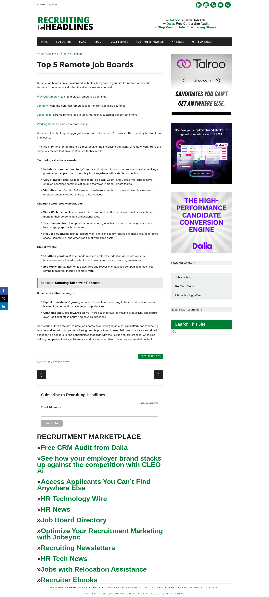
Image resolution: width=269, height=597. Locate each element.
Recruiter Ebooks (69, 580)
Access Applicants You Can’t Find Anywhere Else (93, 485)
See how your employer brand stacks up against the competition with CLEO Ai (99, 464)
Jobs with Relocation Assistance (94, 569)
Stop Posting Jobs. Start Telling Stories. (187, 27)
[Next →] (158, 374)
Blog (82, 41)
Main (44, 41)
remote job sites (58, 362)
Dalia (170, 23)
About (98, 41)
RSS (213, 5)
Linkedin (199, 5)
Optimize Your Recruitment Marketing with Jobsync (100, 534)
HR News (178, 41)
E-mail (221, 5)
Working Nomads (47, 124)
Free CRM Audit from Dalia (84, 447)
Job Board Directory (74, 520)
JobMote (42, 105)
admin (78, 54)
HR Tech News (202, 41)
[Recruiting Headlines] (66, 29)
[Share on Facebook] (4, 291)
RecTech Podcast (150, 593)
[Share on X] (4, 298)
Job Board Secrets (122, 593)
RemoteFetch (45, 133)
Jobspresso (44, 114)
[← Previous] (41, 374)
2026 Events (119, 41)
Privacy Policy (192, 587)
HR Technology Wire (74, 498)
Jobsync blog (183, 277)
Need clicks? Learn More (186, 309)
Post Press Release (150, 41)
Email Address (51, 407)
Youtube (206, 5)
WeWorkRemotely (48, 96)
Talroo (174, 20)
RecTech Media (185, 286)
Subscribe (63, 41)
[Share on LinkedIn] (4, 306)
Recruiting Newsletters (78, 547)
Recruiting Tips (150, 356)
